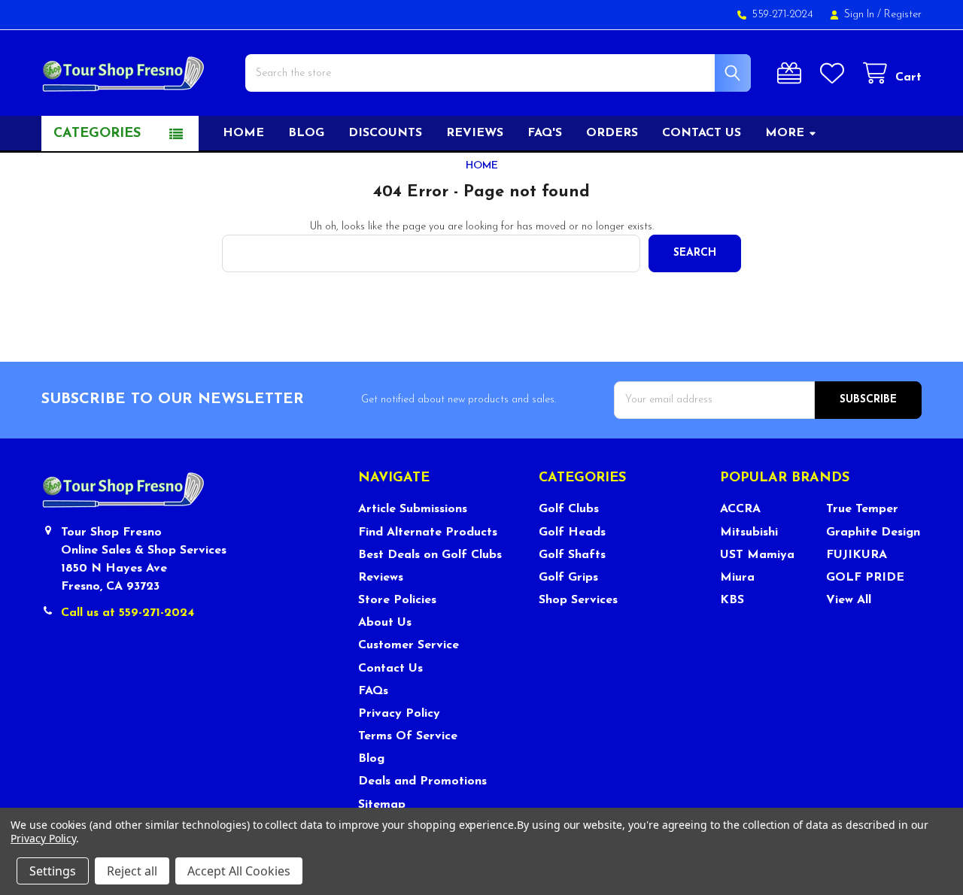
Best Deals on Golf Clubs (430, 555)
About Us (385, 623)
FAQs (373, 691)
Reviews (474, 133)
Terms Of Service (407, 736)
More (784, 133)
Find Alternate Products (427, 532)
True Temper (862, 509)
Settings (52, 871)
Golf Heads (572, 532)
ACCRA (740, 509)
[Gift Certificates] (792, 73)
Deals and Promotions (422, 781)
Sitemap (382, 805)
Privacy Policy (399, 714)
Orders (612, 133)
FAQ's (544, 133)
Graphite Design (873, 532)
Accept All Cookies (238, 871)
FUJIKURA (856, 555)
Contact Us (390, 669)
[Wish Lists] (835, 73)
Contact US (701, 133)
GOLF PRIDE (865, 578)
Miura (737, 578)
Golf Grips (568, 578)
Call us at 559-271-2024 (127, 613)
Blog (306, 133)
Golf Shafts (572, 555)
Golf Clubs (569, 509)
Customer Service (408, 645)
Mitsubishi (749, 532)
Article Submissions (412, 509)
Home (243, 133)
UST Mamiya (757, 555)
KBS (732, 600)
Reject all (132, 871)
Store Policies (397, 600)
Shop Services (578, 600)
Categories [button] (97, 134)
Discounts (385, 133)
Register (903, 14)
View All (848, 600)
